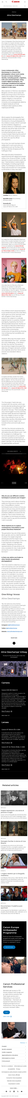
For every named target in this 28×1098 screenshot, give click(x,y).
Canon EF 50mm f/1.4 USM (14, 56)
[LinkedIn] (14, 1091)
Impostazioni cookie (14, 1083)
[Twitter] (17, 1091)
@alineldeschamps (11, 628)
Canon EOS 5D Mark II (8, 293)
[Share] (14, 643)
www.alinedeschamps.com (14, 631)
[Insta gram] (10, 1091)
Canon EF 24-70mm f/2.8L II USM (13, 250)
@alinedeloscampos (14, 625)
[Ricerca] (6, 2)
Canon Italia (13, 1088)
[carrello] (2, 2)
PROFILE (14, 12)
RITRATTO (3, 870)
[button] (25, 483)
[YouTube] (21, 1091)
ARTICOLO (3, 807)
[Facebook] (6, 1091)
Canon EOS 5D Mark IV (10, 690)
